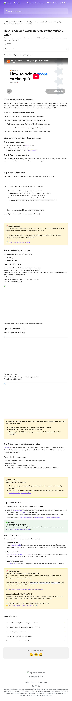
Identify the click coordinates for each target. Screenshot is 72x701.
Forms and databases (19, 22)
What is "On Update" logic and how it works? (21, 605)
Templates (30, 3)
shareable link (18, 510)
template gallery (32, 150)
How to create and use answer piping (19, 242)
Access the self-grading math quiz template (18, 529)
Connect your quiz (12, 563)
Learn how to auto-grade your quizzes (20, 493)
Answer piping (8, 447)
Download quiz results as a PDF (16, 554)
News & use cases (40, 3)
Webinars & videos (52, 3)
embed (24, 512)
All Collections (8, 22)
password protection (26, 517)
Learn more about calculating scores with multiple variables (25, 589)
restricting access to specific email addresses (47, 517)
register (27, 145)
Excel (29, 554)
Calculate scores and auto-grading (52, 22)
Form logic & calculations (34, 22)
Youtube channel (42, 682)
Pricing (27, 682)
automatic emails (16, 545)
